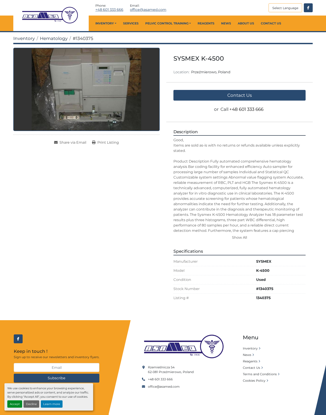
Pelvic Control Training (167, 23)
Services (131, 23)
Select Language (285, 8)
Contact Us (271, 23)
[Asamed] (185, 347)
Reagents (206, 23)
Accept (15, 404)
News (226, 23)
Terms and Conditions (260, 374)
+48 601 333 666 (109, 10)
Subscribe (56, 378)
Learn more (51, 404)
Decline (31, 404)
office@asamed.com (148, 10)
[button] (105, 23)
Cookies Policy (254, 381)
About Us (246, 23)
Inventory (104, 23)
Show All (239, 237)
